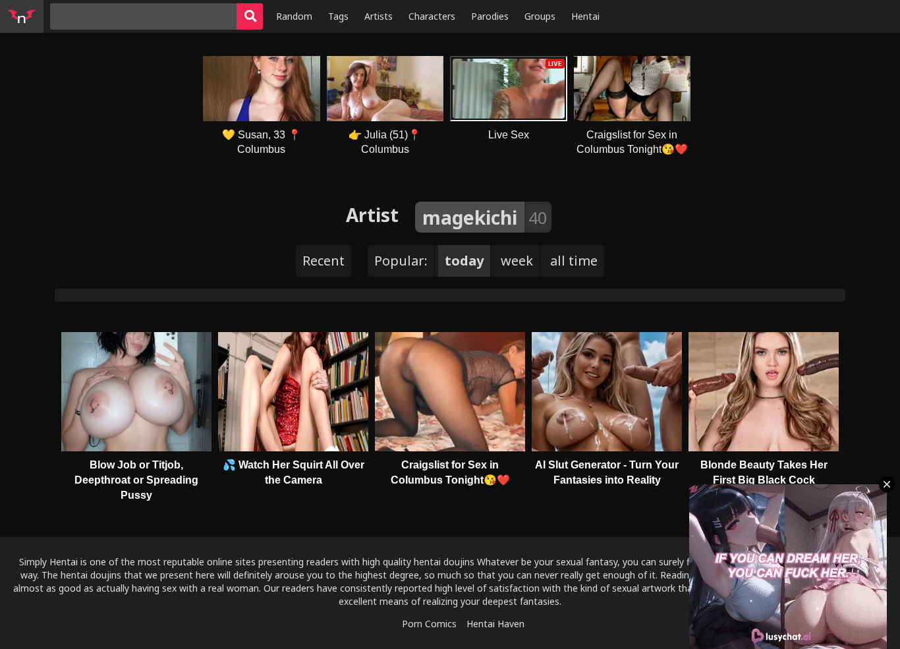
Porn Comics (429, 623)
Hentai (585, 16)
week (517, 260)
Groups (539, 16)
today (464, 260)
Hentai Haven (495, 623)
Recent (323, 260)
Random (294, 16)
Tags (338, 16)
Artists (378, 16)
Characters (431, 16)
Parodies (490, 16)
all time (574, 260)
